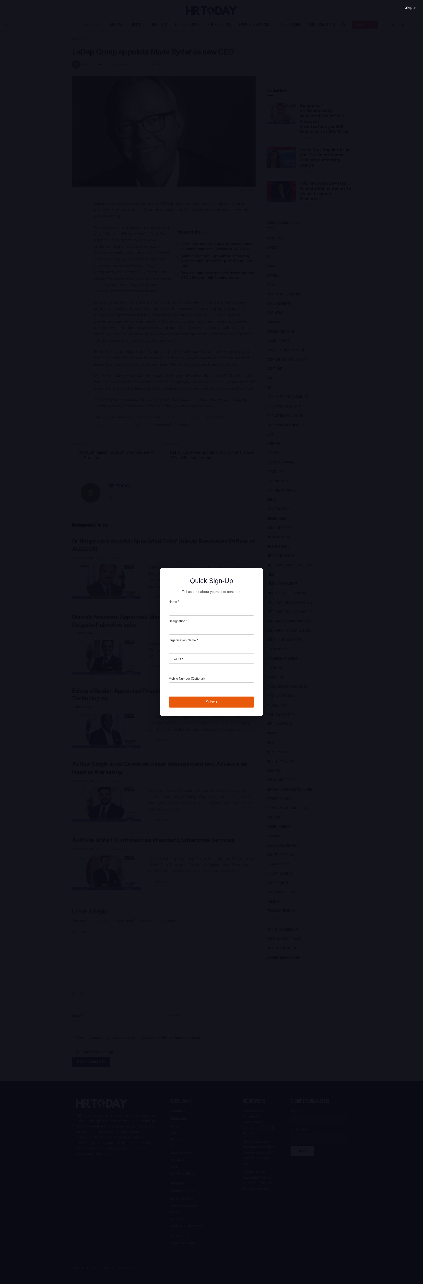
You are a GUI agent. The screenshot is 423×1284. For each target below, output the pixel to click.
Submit (211, 702)
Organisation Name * (183, 640)
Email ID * (176, 659)
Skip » (410, 7)
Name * (174, 602)
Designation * (178, 621)
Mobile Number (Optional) (187, 678)
